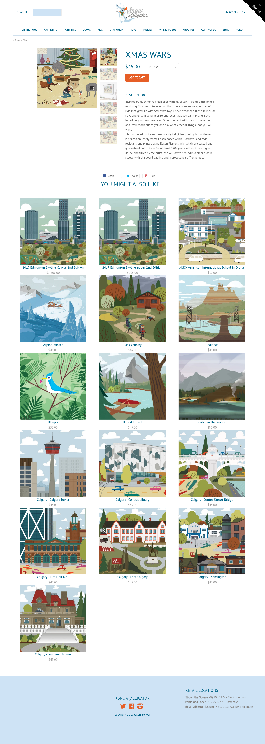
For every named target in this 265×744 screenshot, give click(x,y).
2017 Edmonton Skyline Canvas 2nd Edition (53, 267)
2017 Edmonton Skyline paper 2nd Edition (132, 267)
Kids (100, 29)
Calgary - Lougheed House (53, 654)
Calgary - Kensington (212, 577)
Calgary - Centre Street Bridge (212, 499)
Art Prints (50, 29)
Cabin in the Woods (212, 422)
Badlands (212, 345)
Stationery (117, 29)
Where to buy (167, 29)
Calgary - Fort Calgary (132, 577)
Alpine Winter (53, 345)
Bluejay (53, 422)
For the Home (29, 29)
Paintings (70, 29)
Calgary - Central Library (132, 499)
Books (87, 29)
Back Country (132, 345)
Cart (245, 12)
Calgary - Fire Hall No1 (53, 577)
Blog (226, 29)
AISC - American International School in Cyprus (212, 267)
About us (188, 29)
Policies (148, 29)
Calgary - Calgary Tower (53, 499)
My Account (233, 12)
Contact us (208, 29)
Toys (133, 29)
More (239, 29)
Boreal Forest (132, 422)
